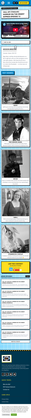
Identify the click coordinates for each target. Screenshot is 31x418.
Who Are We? (6, 384)
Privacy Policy (5, 399)
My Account (24, 3)
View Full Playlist (15, 341)
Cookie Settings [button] (6, 414)
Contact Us (5, 389)
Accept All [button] (14, 414)
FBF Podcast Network (8, 387)
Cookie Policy (5, 401)
